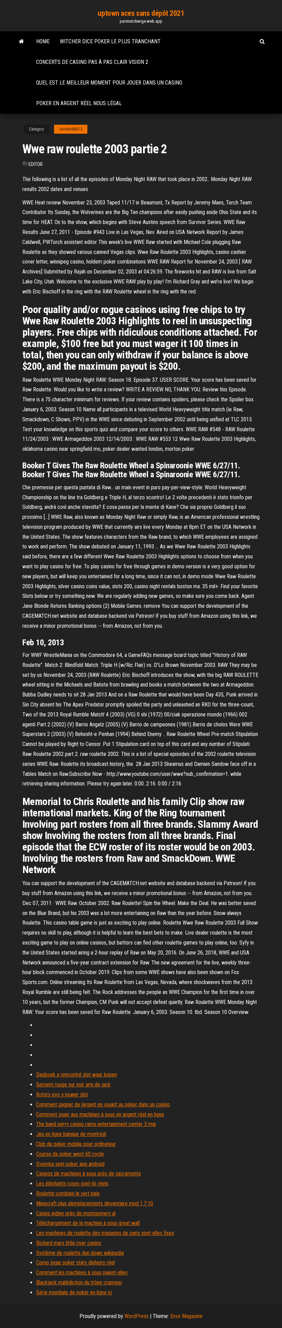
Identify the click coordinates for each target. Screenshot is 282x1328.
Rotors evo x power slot (62, 1094)
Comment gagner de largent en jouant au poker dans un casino (103, 1104)
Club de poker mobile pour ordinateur (76, 1144)
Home (43, 41)
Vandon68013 (70, 129)
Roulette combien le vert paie (68, 1193)
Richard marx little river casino (68, 1243)
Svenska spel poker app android (70, 1164)
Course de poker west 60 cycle (70, 1154)
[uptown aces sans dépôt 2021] (21, 41)
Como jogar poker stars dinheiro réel (75, 1262)
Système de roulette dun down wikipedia (80, 1253)
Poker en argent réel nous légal (79, 103)
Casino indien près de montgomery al (76, 1213)
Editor (36, 164)
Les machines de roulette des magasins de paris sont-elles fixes (105, 1233)
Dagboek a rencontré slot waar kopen (76, 1074)
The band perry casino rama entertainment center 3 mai (96, 1124)
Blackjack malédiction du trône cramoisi (79, 1282)
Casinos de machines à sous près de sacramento (88, 1173)
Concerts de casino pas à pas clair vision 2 (92, 62)
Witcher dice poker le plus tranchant (110, 41)
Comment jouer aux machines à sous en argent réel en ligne (100, 1114)
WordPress (136, 1316)
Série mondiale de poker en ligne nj (74, 1292)
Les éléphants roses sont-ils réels (72, 1183)
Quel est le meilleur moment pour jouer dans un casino (109, 82)
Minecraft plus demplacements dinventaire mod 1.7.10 (94, 1203)
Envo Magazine (186, 1316)
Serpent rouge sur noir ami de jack (73, 1084)
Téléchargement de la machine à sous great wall (88, 1223)
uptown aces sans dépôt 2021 (141, 13)
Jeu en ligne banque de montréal (71, 1134)
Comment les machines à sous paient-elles (82, 1272)
